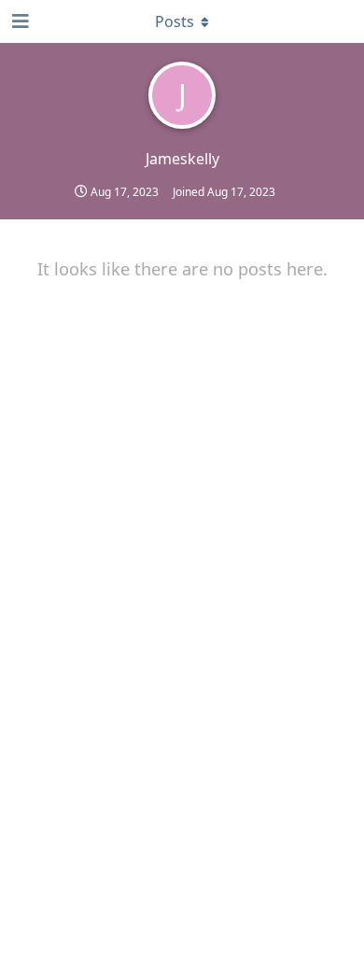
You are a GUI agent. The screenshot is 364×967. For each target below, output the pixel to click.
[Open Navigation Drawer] (18, 21)
